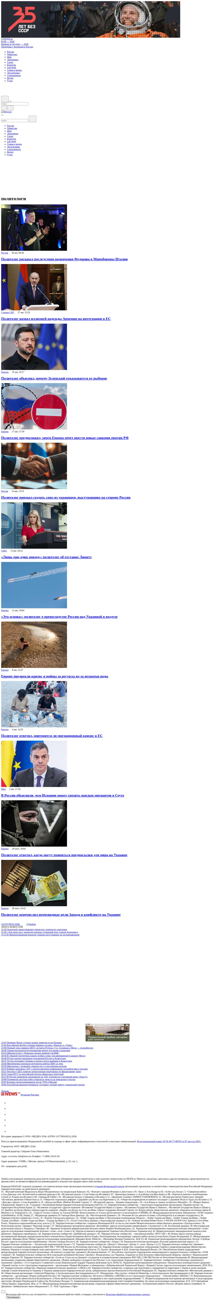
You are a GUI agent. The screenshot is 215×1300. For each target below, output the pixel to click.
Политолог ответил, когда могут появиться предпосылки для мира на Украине (64, 855)
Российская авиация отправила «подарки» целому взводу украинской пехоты (43, 1084)
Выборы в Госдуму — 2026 (14, 44)
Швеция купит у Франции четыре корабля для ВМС (30, 1053)
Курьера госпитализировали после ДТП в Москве (29, 1082)
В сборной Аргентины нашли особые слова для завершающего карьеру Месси (43, 1056)
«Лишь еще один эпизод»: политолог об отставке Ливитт (46, 557)
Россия (4, 253)
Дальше (5, 1091)
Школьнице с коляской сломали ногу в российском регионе (34, 1066)
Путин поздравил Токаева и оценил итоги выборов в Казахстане (36, 1061)
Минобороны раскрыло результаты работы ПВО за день (32, 1063)
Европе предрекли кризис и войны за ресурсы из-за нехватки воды (54, 676)
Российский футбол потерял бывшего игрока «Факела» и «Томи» (37, 1045)
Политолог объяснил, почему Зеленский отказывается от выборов (54, 378)
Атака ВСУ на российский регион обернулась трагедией (32, 1074)
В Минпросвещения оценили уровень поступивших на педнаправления (40, 935)
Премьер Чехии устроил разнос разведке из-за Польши (31, 1042)
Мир (3, 789)
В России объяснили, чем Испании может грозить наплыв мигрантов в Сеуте (62, 795)
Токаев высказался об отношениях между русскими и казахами (35, 1050)
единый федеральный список (109, 1186)
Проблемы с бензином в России (17, 47)
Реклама (35, 1095)
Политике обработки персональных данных (128, 1294)
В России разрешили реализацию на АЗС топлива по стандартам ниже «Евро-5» (44, 1077)
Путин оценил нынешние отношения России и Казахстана (33, 1058)
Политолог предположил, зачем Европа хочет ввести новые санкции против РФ (65, 438)
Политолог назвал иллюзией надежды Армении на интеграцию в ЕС (56, 319)
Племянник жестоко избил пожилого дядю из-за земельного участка (38, 1079)
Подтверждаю (13, 1297)
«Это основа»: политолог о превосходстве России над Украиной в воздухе (59, 617)
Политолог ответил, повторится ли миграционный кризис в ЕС (52, 736)
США (4, 551)
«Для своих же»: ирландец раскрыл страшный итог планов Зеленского (39, 932)
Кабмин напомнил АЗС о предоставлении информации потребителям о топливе (44, 1069)
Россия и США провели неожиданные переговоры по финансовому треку (41, 1071)
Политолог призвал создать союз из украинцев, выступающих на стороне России (65, 497)
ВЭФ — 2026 (7, 41)
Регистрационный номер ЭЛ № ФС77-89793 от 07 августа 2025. (169, 1141)
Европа (4, 372)
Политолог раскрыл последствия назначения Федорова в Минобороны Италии (64, 259)
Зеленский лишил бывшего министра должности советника (34, 929)
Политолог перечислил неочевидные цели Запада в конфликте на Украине (61, 914)
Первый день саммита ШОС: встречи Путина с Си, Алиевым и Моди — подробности (47, 1048)
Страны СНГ (7, 312)
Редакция (25, 1095)
